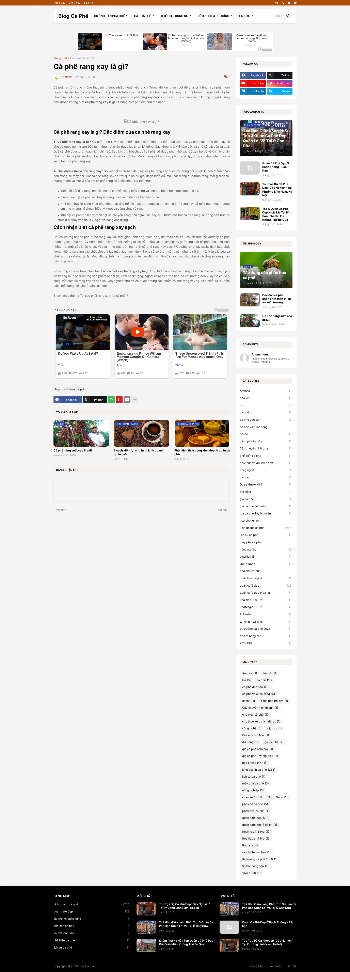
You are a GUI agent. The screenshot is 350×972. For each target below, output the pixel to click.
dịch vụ (266, 477)
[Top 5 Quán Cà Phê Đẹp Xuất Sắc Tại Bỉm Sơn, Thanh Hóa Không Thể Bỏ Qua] (250, 213)
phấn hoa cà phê (266, 578)
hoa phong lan (266, 520)
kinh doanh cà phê (82, 58)
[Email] (127, 399)
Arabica (266, 391)
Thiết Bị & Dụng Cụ (174, 16)
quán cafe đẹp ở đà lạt (266, 592)
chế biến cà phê (266, 455)
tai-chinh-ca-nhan (266, 621)
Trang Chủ (59, 2)
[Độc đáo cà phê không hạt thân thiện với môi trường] (250, 299)
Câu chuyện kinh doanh (266, 448)
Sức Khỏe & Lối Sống (213, 16)
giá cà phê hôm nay (266, 506)
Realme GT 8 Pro (266, 600)
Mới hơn (61, 509)
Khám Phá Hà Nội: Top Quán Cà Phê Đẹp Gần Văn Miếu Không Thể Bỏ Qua (186, 942)
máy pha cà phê (266, 542)
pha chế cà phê (266, 571)
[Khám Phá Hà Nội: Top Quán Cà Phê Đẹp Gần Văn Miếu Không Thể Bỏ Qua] (146, 945)
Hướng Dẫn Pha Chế (109, 16)
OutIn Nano (266, 563)
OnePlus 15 (266, 556)
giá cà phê (266, 499)
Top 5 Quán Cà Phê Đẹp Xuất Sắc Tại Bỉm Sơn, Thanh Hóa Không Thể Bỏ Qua (276, 214)
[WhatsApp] (111, 399)
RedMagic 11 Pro (266, 607)
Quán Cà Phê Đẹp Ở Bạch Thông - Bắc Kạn (275, 166)
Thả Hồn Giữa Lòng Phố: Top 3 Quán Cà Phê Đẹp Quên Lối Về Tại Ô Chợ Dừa (186, 924)
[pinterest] (295, 3)
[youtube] (289, 3)
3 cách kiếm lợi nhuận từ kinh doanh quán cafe (139, 452)
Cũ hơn (222, 509)
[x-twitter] (283, 3)
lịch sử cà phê (266, 535)
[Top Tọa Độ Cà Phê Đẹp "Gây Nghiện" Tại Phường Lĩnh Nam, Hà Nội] (250, 188)
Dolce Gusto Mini (266, 484)
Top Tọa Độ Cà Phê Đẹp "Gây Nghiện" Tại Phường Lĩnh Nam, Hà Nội (277, 189)
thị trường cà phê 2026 (266, 628)
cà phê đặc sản (266, 419)
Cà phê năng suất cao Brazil (72, 450)
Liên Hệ (88, 2)
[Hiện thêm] (134, 399)
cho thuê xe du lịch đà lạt (266, 463)
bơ (266, 405)
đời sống (266, 491)
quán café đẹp (266, 585)
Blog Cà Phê (73, 16)
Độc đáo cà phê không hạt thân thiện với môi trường (276, 298)
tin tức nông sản (266, 636)
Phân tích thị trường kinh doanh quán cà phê (202, 452)
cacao (266, 434)
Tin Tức (244, 16)
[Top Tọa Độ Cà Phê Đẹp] (146, 908)
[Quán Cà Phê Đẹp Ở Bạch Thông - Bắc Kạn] (250, 168)
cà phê (266, 412)
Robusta (266, 614)
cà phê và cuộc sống (266, 427)
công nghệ (266, 470)
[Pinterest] (119, 399)
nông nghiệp (266, 549)
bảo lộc (266, 398)
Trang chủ (60, 58)
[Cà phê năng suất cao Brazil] (250, 320)
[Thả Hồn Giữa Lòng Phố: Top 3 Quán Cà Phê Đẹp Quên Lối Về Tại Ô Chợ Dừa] (146, 927)
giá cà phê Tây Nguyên (266, 513)
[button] (278, 16)
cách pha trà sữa (266, 441)
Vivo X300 (266, 643)
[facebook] (276, 3)
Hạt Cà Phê (142, 16)
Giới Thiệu (74, 2)
